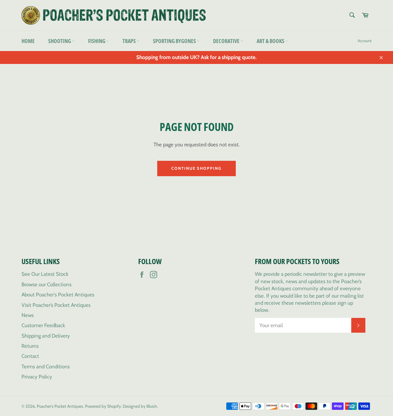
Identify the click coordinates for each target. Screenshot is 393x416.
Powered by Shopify (103, 406)
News (27, 315)
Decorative (226, 41)
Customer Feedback (43, 325)
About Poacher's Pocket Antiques (57, 294)
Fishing (97, 41)
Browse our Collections (46, 284)
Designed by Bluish (140, 406)
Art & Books (271, 41)
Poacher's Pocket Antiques (60, 406)
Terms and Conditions (45, 366)
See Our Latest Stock (44, 274)
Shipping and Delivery (45, 336)
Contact (30, 356)
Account (365, 40)
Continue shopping (196, 168)
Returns (30, 346)
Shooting (60, 41)
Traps (130, 41)
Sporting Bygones (175, 41)
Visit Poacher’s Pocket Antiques (56, 305)
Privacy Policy (36, 377)
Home (28, 41)
